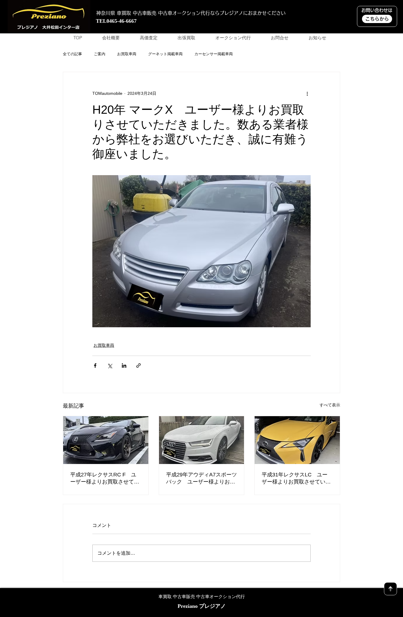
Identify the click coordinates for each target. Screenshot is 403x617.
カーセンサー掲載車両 (213, 54)
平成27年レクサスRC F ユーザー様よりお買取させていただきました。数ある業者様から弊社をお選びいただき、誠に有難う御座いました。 (104, 478)
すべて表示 (330, 405)
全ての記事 (72, 54)
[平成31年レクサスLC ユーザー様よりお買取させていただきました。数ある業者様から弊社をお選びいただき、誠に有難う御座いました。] (297, 440)
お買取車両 (126, 54)
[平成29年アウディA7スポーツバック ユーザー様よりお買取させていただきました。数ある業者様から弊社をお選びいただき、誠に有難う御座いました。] (201, 440)
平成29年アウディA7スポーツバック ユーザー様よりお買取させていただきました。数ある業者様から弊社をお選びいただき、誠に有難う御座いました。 (201, 478)
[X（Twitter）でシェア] (109, 365)
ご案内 (99, 54)
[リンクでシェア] (138, 365)
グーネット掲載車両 (165, 54)
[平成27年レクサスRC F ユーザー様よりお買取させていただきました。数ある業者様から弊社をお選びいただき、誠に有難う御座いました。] (105, 440)
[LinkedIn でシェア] (124, 365)
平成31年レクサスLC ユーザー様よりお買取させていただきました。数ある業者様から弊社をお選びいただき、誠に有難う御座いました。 (296, 478)
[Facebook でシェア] (95, 365)
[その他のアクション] (307, 93)
